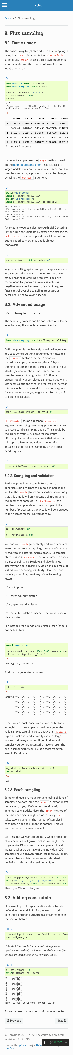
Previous (15, 1020)
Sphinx (22, 1045)
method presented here (27, 164)
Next (60, 1020)
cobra (38, 5)
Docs (8, 18)
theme (40, 1045)
